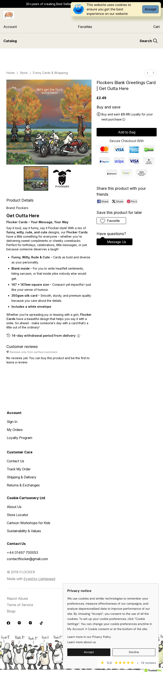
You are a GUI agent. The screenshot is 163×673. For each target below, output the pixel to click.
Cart (156, 27)
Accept (150, 9)
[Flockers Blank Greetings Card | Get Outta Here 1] (62, 178)
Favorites (85, 27)
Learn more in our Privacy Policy (89, 637)
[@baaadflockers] (9, 623)
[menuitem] (147, 73)
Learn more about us (81, 642)
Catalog (10, 41)
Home (10, 73)
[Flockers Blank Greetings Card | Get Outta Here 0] (36, 178)
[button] (111, 220)
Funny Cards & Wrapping (50, 73)
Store (24, 73)
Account (10, 27)
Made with (31, 579)
